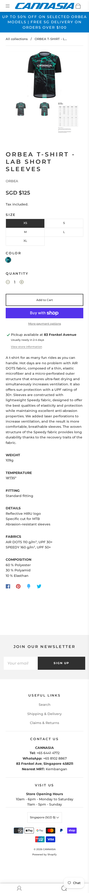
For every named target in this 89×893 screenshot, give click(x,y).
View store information (26, 346)
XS (25, 223)
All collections (17, 39)
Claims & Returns (44, 723)
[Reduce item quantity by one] (8, 283)
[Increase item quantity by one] (21, 283)
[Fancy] (28, 586)
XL (25, 240)
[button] (16, 75)
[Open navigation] (11, 6)
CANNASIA (49, 849)
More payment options (44, 323)
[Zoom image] (44, 75)
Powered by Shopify (44, 854)
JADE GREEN (8, 260)
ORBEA (12, 181)
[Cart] (78, 6)
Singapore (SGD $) (43, 817)
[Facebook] (8, 586)
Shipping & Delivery (44, 714)
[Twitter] (39, 586)
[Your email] (21, 663)
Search (45, 704)
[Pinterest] (18, 586)
